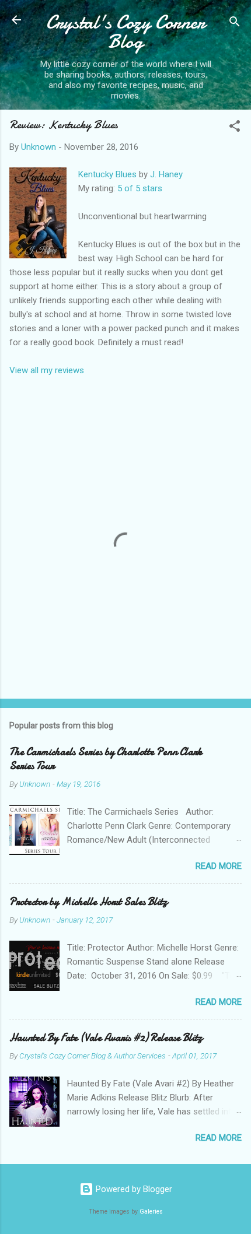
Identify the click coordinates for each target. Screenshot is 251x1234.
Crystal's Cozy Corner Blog (125, 32)
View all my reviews (46, 370)
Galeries (151, 1211)
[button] (235, 128)
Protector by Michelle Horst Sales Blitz (88, 902)
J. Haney (166, 174)
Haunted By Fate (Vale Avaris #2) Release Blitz (106, 1037)
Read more (219, 866)
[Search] (235, 23)
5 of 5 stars (139, 188)
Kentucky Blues (107, 174)
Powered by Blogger (132, 1189)
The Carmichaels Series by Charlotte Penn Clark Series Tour (105, 759)
